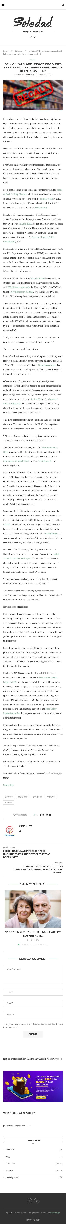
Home (5, 51)
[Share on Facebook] (40, 815)
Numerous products (47, 365)
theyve (51, 797)
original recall (46, 199)
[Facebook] (31, 37)
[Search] (62, 4)
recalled (6, 524)
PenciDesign (55, 1213)
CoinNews (29, 75)
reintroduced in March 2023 (16, 461)
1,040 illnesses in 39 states (21, 292)
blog (34, 1156)
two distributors (38, 278)
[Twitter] (35, 37)
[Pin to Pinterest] (47, 815)
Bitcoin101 (34, 1149)
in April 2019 (25, 224)
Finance (18, 51)
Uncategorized (34, 1177)
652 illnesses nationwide (19, 287)
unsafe (8, 802)
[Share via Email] (50, 815)
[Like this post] (37, 815)
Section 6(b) (36, 399)
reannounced (51, 533)
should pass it (45, 461)
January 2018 (41, 208)
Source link (8, 785)
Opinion (9, 797)
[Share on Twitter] (43, 815)
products (22, 797)
